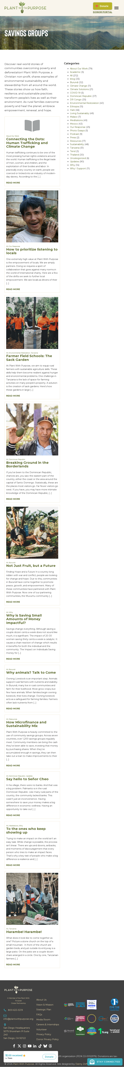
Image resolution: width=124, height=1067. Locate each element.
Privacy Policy (43, 1034)
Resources (13, 719)
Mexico (74, 123)
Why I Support (78, 168)
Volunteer (41, 1029)
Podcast (74, 134)
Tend (72, 151)
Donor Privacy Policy (47, 1039)
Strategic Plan (43, 1009)
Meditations (13, 826)
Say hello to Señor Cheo (27, 779)
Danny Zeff (81, 1064)
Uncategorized (78, 158)
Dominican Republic (17, 459)
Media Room (43, 1019)
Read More (13, 182)
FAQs (39, 1014)
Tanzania (34, 353)
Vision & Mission (44, 1004)
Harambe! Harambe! (24, 932)
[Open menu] (116, 8)
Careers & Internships (47, 1024)
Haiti (72, 110)
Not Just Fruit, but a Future (30, 566)
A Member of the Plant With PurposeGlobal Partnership (18, 1000)
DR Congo (76, 99)
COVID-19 (75, 92)
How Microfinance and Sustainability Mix (26, 724)
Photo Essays (77, 130)
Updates (29, 776)
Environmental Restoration (19, 353)
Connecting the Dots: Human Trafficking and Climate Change (27, 143)
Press (73, 137)
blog (72, 79)
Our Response (14, 246)
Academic (75, 72)
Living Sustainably (79, 113)
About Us (41, 999)
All (7, 246)
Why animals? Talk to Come (31, 672)
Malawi (73, 116)
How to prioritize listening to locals (32, 251)
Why (11, 612)
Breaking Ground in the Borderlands (27, 464)
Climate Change (78, 85)
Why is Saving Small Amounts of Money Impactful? (24, 619)
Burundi (12, 563)
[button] (104, 1061)
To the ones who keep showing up (26, 830)
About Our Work (12, 136)
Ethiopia (74, 106)
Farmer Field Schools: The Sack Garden (29, 358)
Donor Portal (102, 12)
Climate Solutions (79, 89)
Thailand (74, 154)
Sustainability (77, 144)
